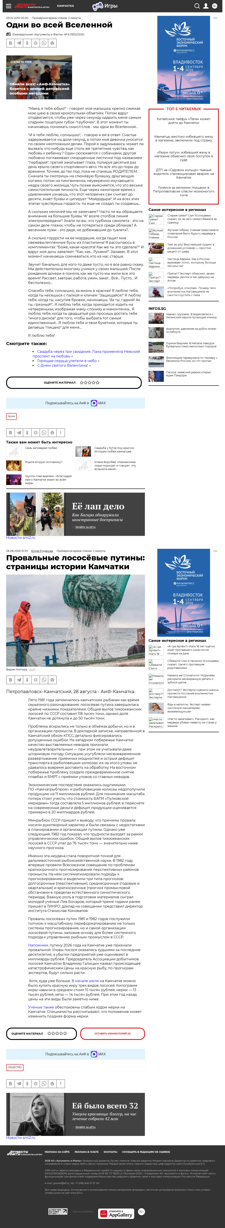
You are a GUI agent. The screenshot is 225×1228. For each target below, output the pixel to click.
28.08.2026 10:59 (17, 551)
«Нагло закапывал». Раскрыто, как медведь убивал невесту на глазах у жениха (192, 722)
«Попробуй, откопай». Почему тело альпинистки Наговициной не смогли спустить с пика (191, 291)
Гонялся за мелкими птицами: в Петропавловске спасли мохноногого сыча (183, 191)
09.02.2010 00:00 (17, 18)
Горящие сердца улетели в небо (67, 361)
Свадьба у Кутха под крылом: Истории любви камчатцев (114, 449)
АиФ (32, 669)
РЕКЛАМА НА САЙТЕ (57, 1152)
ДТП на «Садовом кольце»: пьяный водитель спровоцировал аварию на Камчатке (184, 173)
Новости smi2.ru (20, 538)
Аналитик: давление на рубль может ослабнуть (191, 330)
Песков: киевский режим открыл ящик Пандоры (188, 374)
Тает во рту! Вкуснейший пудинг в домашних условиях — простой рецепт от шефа (190, 248)
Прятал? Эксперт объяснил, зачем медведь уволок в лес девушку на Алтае (190, 277)
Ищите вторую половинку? (43, 462)
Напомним (38, 945)
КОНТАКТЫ (110, 1152)
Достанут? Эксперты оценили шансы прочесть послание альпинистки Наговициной (192, 693)
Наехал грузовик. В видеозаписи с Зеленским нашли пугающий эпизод (191, 316)
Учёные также (41, 1007)
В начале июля (85, 981)
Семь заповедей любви (41, 448)
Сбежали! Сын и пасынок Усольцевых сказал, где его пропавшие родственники (193, 664)
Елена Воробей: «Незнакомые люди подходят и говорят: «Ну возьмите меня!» (115, 465)
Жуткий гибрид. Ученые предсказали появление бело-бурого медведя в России (193, 233)
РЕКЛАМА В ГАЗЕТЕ (87, 1152)
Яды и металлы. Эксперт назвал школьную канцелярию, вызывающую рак (189, 708)
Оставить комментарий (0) (112, 1033)
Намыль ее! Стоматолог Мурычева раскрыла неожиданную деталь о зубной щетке (191, 679)
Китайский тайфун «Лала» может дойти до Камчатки (183, 121)
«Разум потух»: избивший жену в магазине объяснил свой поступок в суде (183, 156)
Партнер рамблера (82, 1211)
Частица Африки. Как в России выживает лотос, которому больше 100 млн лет (191, 262)
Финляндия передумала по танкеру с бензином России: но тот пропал (192, 359)
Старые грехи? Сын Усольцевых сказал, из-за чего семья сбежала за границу (192, 219)
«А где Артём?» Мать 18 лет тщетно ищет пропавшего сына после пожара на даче (191, 650)
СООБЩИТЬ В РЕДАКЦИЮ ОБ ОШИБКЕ (146, 1152)
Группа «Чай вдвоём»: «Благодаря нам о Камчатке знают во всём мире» (48, 479)
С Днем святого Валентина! (62, 365)
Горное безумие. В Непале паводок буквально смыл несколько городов (191, 345)
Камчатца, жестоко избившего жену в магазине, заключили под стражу (183, 138)
